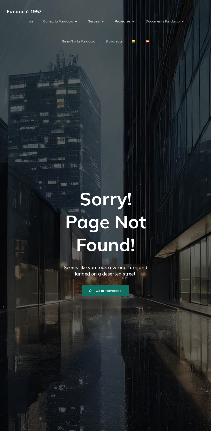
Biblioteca (114, 41)
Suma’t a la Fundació (78, 41)
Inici (30, 21)
